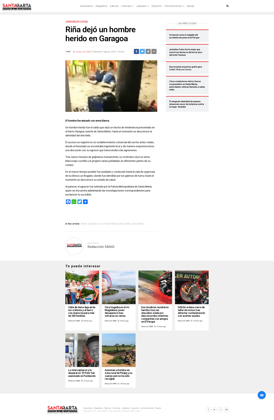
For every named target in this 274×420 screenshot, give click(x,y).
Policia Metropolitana (114, 224)
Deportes (157, 6)
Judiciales (141, 6)
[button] (262, 395)
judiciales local (95, 224)
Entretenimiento (173, 6)
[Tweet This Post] (142, 51)
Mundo (190, 6)
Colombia (126, 6)
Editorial (114, 6)
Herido (84, 224)
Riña (128, 224)
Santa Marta (86, 6)
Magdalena (101, 6)
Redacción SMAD (84, 52)
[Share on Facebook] (136, 51)
